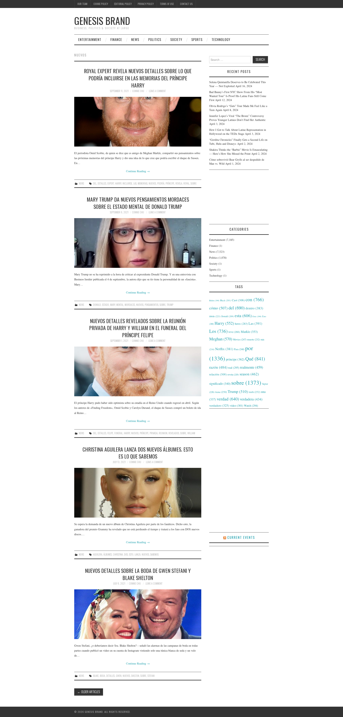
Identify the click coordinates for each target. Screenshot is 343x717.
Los (218, 331)
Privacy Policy (146, 4)
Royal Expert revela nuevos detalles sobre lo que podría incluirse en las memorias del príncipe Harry (138, 78)
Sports (196, 39)
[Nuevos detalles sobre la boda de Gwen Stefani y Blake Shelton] (137, 614)
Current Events (241, 537)
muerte (253, 339)
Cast (238, 300)
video (236, 405)
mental (119, 305)
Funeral (118, 433)
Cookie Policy (100, 4)
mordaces (130, 305)
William (191, 433)
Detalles (102, 183)
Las (135, 183)
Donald (97, 305)
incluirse (127, 183)
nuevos (152, 183)
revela (178, 183)
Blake (96, 676)
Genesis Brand (102, 21)
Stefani (151, 676)
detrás (215, 316)
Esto (131, 554)
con (255, 299)
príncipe (170, 183)
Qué (255, 358)
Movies (239, 339)
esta (243, 315)
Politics (154, 39)
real (233, 367)
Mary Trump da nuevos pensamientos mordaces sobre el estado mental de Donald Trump (138, 202)
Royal (186, 183)
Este (256, 316)
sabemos (154, 554)
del (94, 183)
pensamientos (151, 305)
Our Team (82, 4)
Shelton (135, 676)
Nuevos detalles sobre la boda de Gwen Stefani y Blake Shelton (138, 574)
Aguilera (97, 554)
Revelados (174, 433)
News (135, 39)
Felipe (110, 433)
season (249, 373)
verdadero (219, 405)
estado (105, 305)
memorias (142, 183)
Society (176, 39)
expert (110, 183)
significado (219, 383)
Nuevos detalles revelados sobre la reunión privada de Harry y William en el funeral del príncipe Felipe (137, 328)
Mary (112, 305)
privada (154, 433)
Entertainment (89, 39)
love (234, 332)
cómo (218, 308)
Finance (116, 39)
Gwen (118, 676)
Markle (249, 331)
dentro (254, 308)
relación (218, 374)
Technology (221, 39)
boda (102, 676)
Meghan (220, 339)
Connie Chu (138, 91)
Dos (126, 554)
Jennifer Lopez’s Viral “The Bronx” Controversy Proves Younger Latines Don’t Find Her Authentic (237, 118)
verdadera (251, 399)
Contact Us (186, 4)
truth (254, 392)
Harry (118, 183)
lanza (138, 554)
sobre (194, 183)
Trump (170, 305)
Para (239, 349)
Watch (251, 405)
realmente (251, 367)
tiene (221, 392)
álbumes (107, 554)
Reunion (163, 433)
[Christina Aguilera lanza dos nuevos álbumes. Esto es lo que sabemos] (137, 493)
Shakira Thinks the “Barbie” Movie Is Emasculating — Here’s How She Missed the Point (238, 151)
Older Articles (88, 691)
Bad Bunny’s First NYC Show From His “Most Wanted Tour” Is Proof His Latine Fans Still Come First (237, 96)
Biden (214, 300)
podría (160, 183)
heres (241, 323)
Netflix (224, 349)
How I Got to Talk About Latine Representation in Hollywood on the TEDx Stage (237, 132)
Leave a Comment (157, 91)
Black (225, 300)
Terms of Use (167, 4)
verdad (228, 399)
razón (218, 367)
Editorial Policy (123, 4)
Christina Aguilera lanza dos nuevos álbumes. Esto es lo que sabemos (138, 452)
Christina (118, 554)
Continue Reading (138, 171)
